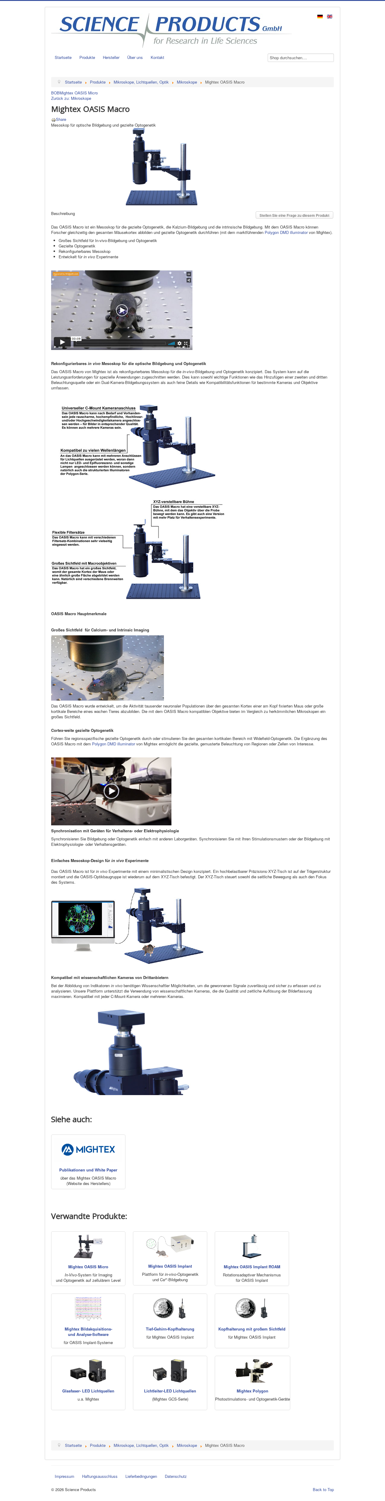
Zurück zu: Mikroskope (71, 98)
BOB (55, 93)
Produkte (87, 57)
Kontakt (157, 57)
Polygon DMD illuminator (286, 232)
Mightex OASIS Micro (79, 93)
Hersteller (111, 57)
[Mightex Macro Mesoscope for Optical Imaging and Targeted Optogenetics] (161, 166)
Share (61, 119)
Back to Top (323, 1489)
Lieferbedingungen (141, 1476)
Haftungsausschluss (100, 1476)
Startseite (63, 57)
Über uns (135, 57)
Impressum (64, 1476)
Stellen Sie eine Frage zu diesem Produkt (294, 215)
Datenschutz (176, 1476)
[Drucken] (53, 119)
